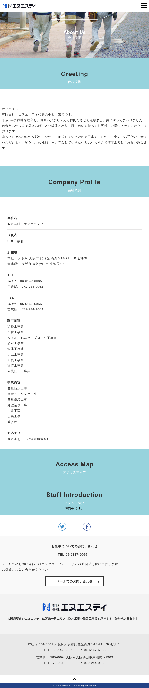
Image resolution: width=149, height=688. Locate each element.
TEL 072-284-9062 (58, 662)
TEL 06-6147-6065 (58, 649)
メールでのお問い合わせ (74, 581)
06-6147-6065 (76, 554)
